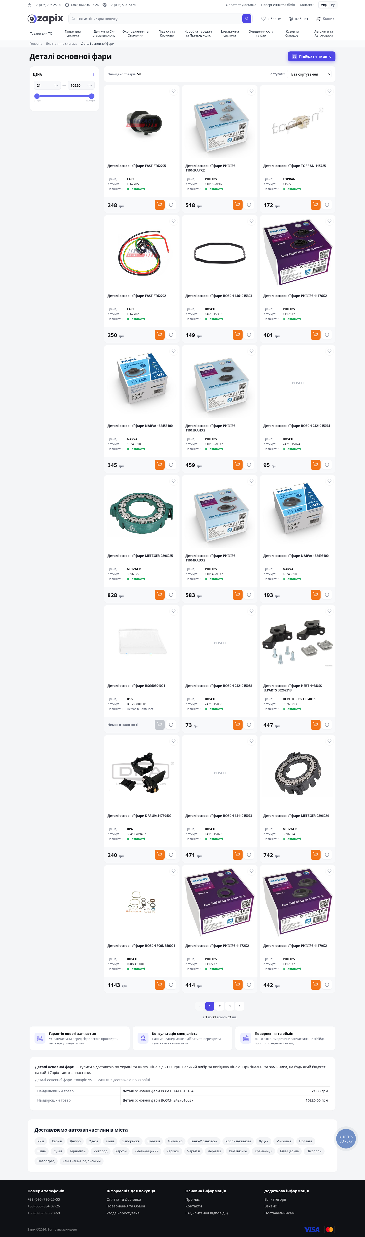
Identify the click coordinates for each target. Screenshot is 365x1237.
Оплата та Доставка (241, 4)
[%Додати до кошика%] (160, 205)
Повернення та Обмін (278, 4)
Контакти (307, 4)
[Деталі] (171, 205)
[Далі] (239, 1006)
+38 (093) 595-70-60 (44, 1212)
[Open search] (246, 18)
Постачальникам (279, 1212)
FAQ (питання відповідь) (206, 1212)
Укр (324, 5)
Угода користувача (123, 1212)
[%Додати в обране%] (174, 91)
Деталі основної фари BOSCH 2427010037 (158, 1100)
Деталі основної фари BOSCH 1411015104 (158, 1091)
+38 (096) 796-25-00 (44, 1199)
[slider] (37, 96)
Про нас (192, 1199)
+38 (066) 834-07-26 (44, 1205)
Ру (333, 5)
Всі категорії (275, 1199)
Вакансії (271, 1205)
